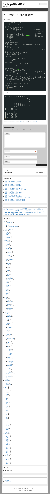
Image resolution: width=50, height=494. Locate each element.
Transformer (8, 236)
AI (20, 121)
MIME (7, 431)
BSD (10, 347)
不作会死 (7, 456)
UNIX (10, 354)
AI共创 (6, 209)
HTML (7, 399)
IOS (14, 211)
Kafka (8, 263)
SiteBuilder (8, 245)
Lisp (7, 403)
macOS (33, 211)
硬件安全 (7, 448)
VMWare (10, 364)
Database (6, 312)
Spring (7, 383)
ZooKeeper (11, 258)
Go (40, 209)
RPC (7, 266)
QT (22, 212)
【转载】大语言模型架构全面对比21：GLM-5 (12, 192)
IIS (9, 368)
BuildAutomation (10, 338)
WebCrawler (9, 228)
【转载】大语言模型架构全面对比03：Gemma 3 (13, 188)
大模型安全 (8, 444)
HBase (5, 211)
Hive (7, 293)
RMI (8, 275)
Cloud (5, 297)
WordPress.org (7, 483)
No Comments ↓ (21, 17)
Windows (15, 214)
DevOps (6, 335)
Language (6, 387)
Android (11, 209)
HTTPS (8, 211)
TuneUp (7, 377)
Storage (7, 432)
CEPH (15, 209)
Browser (7, 243)
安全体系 (6, 441)
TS (6, 332)
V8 (6, 421)
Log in (5, 479)
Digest (10, 358)
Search (25, 212)
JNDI (8, 271)
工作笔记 (7, 461)
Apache (10, 366)
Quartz (8, 249)
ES (34, 209)
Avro (8, 267)
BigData (5, 283)
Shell (28, 212)
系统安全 (7, 451)
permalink (35, 121)
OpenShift (9, 309)
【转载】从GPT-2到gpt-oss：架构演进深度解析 (13, 181)
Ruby (7, 410)
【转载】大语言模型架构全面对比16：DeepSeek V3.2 (14, 199)
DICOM (7, 428)
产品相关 (7, 458)
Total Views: (6, 470)
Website (6, 161)
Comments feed (7, 481)
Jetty (10, 369)
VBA (7, 413)
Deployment (8, 343)
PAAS (7, 303)
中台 (7, 282)
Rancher (9, 311)
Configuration (9, 255)
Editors (7, 244)
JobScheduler (8, 248)
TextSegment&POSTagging (12, 226)
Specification (6, 424)
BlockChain (6, 296)
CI (6, 337)
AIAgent (7, 232)
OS (8, 346)
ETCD (10, 256)
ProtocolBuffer (10, 273)
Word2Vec (9, 229)
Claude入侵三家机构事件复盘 (10, 202)
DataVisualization (9, 288)
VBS (7, 414)
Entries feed (6, 480)
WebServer (9, 365)
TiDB (8, 319)
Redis (8, 323)
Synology (10, 353)
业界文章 (20, 214)
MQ (6, 260)
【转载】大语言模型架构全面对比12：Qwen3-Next (14, 195)
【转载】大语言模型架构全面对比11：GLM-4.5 (13, 193)
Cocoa (7, 395)
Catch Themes (29, 490)
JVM (20, 211)
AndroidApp (8, 241)
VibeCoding (8, 237)
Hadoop (43, 209)
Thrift (8, 277)
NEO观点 (42, 211)
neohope (14, 17)
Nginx (10, 371)
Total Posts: (6, 472)
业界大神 (7, 435)
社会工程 (7, 450)
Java (17, 210)
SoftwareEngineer (9, 279)
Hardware (6, 386)
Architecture (6, 247)
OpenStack (12, 212)
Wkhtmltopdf (8, 384)
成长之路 (6, 455)
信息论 (7, 443)
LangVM (6, 416)
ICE (8, 270)
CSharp (27, 209)
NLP (8, 212)
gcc (6, 417)
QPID (8, 264)
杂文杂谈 (7, 462)
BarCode (7, 425)
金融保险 (7, 440)
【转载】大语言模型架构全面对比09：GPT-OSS (13, 182)
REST (8, 274)
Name (6, 151)
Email (6, 156)
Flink (7, 289)
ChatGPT (8, 233)
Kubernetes (23, 211)
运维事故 (7, 379)
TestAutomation (10, 339)
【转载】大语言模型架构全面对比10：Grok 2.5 (13, 184)
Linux (28, 211)
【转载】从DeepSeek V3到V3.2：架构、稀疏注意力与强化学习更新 (17, 197)
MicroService (8, 251)
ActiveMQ (9, 262)
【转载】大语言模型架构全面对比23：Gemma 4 (13, 187)
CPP (23, 209)
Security (9, 357)
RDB (7, 324)
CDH (7, 286)
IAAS (7, 298)
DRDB (7, 317)
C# (6, 392)
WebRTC (7, 281)
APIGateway (9, 252)
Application (6, 240)
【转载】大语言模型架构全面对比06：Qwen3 (13, 196)
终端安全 (7, 452)
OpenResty (11, 253)
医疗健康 (7, 436)
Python (20, 212)
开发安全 (7, 447)
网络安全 (7, 454)
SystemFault (33, 212)
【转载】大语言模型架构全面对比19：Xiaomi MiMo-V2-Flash (15, 189)
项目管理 (7, 463)
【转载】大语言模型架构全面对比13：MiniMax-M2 (14, 191)
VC (42, 212)
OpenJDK (8, 420)
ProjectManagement (10, 373)
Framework (6, 380)
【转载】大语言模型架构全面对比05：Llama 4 (13, 185)
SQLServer (9, 327)
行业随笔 (28, 214)
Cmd (20, 209)
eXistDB (37, 209)
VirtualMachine (10, 361)
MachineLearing (9, 223)
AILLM (5, 230)
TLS (37, 212)
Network (5, 212)
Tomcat (39, 212)
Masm (7, 405)
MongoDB (38, 211)
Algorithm (6, 238)
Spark (7, 294)
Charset (7, 426)
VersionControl (10, 342)
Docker (32, 209)
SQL (7, 331)
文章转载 (7, 437)
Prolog (14, 121)
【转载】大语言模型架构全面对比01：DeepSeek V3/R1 (14, 200)
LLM (31, 211)
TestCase (9, 375)
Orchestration (9, 259)
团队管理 (24, 214)
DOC (7, 313)
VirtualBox (5, 214)
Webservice (9, 214)
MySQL (8, 326)
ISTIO (8, 307)
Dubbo (8, 268)
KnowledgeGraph (9, 222)
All (6, 388)
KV (6, 320)
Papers (5, 422)
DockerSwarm (10, 305)
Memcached (9, 322)
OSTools (10, 352)
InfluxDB (11, 211)
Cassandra (8, 285)
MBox (7, 429)
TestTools (9, 341)
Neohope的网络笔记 (14, 4)
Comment (7, 133)
